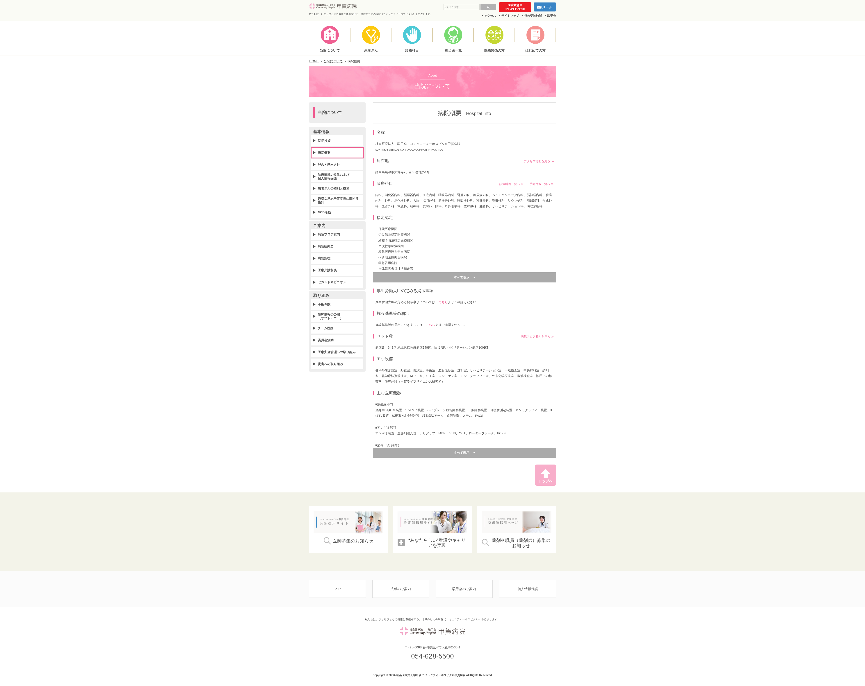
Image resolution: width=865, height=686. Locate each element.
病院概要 (324, 152)
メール (547, 7)
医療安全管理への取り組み (337, 352)
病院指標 (324, 258)
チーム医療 (326, 328)
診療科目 (412, 50)
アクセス (490, 15)
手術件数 (324, 304)
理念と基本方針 (329, 164)
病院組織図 (326, 246)
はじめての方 (535, 50)
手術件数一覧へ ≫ (542, 184)
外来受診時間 (533, 15)
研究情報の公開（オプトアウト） (330, 316)
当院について (330, 50)
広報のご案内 (401, 589)
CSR (337, 589)
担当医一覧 (453, 50)
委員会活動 (326, 340)
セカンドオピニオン (332, 282)
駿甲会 (551, 15)
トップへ (545, 481)
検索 (488, 7)
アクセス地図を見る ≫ (539, 161)
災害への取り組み (330, 364)
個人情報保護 (528, 589)
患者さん (371, 50)
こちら (443, 302)
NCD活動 (324, 212)
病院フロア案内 (329, 234)
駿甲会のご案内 (464, 589)
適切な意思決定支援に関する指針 (338, 200)
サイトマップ (510, 15)
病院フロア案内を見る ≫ (537, 336)
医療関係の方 (494, 50)
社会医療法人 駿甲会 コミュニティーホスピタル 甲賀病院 (333, 6)
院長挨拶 (324, 140)
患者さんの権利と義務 (333, 188)
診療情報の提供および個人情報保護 (333, 176)
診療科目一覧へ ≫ (511, 184)
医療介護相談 (327, 270)
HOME (314, 61)
